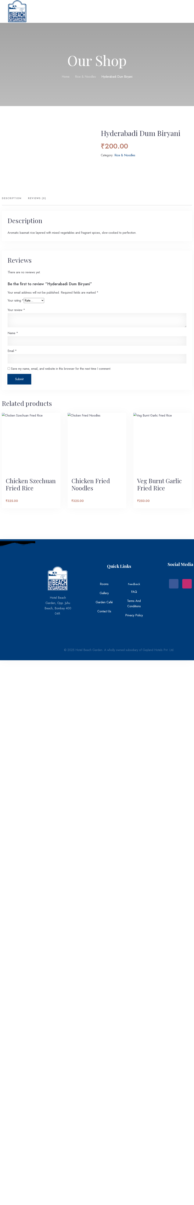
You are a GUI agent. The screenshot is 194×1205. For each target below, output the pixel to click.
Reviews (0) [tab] (37, 198)
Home (66, 76)
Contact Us (104, 611)
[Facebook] (173, 583)
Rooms (104, 584)
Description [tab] (11, 198)
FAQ (134, 592)
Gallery (104, 593)
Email (12, 350)
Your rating (16, 300)
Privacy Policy (134, 615)
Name (13, 333)
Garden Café (104, 602)
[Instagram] (187, 583)
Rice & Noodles (85, 76)
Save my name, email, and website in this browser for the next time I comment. (61, 369)
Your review (16, 310)
